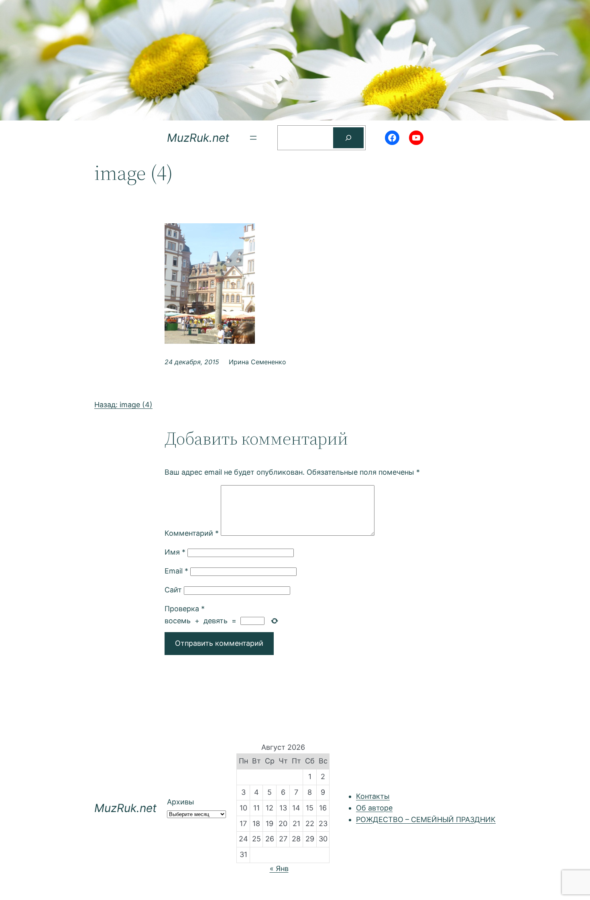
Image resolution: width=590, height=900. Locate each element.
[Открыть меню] (253, 138)
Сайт (173, 590)
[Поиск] (348, 137)
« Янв (279, 868)
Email (176, 571)
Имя (175, 552)
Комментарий (192, 533)
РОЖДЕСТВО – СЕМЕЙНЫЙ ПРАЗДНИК (426, 819)
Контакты (373, 796)
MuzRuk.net (198, 138)
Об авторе (374, 808)
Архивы (180, 802)
